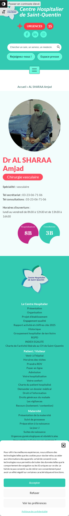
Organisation (34, 312)
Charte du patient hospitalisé (34, 384)
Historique (34, 329)
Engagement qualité (34, 320)
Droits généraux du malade (34, 397)
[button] (63, 445)
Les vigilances (34, 401)
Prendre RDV (34, 363)
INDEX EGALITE (34, 341)
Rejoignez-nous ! (21, 56)
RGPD (34, 337)
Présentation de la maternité (34, 415)
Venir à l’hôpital (35, 355)
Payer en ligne (34, 367)
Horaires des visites (34, 359)
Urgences (34, 26)
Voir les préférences (34, 503)
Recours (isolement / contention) (34, 405)
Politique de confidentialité (34, 511)
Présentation (34, 308)
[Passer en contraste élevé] (3, 4)
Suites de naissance (34, 431)
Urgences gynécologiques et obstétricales (34, 436)
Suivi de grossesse (34, 419)
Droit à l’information (34, 393)
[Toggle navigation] (34, 70)
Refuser (34, 493)
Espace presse (49, 56)
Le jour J (34, 427)
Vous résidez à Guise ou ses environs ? (34, 440)
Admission (35, 372)
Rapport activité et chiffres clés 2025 (35, 325)
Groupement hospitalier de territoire (35, 333)
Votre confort (34, 380)
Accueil (21, 86)
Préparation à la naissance (34, 423)
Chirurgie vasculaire (23, 177)
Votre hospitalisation (35, 376)
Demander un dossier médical (35, 388)
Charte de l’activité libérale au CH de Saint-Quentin (35, 345)
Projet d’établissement (34, 316)
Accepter (34, 482)
